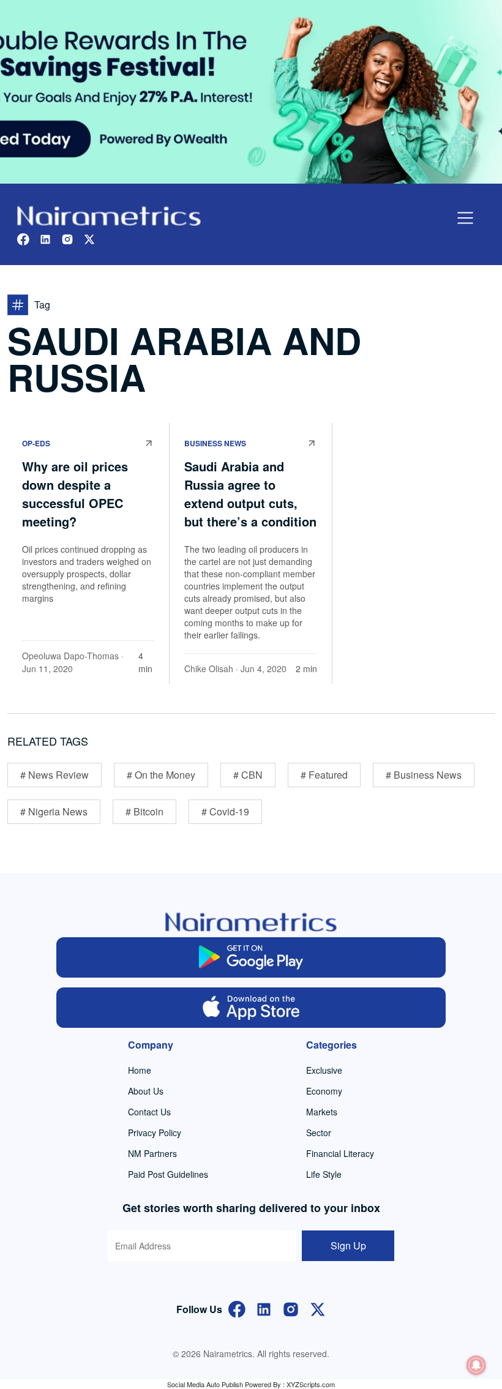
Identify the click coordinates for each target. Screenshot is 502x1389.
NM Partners (152, 1153)
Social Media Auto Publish (205, 1384)
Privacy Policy (154, 1132)
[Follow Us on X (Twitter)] (317, 1308)
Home (139, 1070)
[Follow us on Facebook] (23, 238)
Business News (215, 443)
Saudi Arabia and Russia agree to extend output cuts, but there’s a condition (250, 493)
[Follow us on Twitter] (89, 238)
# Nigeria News (54, 811)
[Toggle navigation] (465, 218)
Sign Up (348, 1245)
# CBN (248, 775)
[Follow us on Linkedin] (45, 238)
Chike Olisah (208, 668)
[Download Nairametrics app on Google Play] (251, 957)
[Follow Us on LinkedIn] (263, 1308)
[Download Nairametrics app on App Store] (251, 1007)
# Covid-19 (225, 811)
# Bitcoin (144, 811)
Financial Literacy (340, 1153)
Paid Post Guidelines (168, 1174)
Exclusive (324, 1070)
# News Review (54, 775)
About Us (145, 1091)
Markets (321, 1112)
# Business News (424, 775)
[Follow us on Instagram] (67, 238)
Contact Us (149, 1112)
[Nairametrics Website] (109, 215)
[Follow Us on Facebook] (236, 1308)
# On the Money (161, 775)
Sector (318, 1132)
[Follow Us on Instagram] (290, 1308)
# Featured (324, 775)
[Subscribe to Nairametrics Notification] (476, 1365)
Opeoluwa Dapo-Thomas (70, 656)
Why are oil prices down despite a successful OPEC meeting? (75, 493)
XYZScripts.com (311, 1384)
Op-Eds (36, 443)
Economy (324, 1091)
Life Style (324, 1174)
